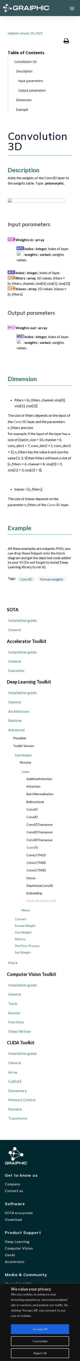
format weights (51, 579)
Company (12, 1184)
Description (24, 71)
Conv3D (20, 421)
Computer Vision (19, 1248)
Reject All (40, 1353)
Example (22, 109)
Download (13, 1219)
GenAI (10, 1255)
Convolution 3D (25, 62)
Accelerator (15, 1262)
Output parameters (32, 90)
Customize (40, 1341)
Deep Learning (17, 1242)
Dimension (24, 100)
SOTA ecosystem (19, 1213)
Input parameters (30, 81)
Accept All (40, 1329)
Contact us (14, 1191)
